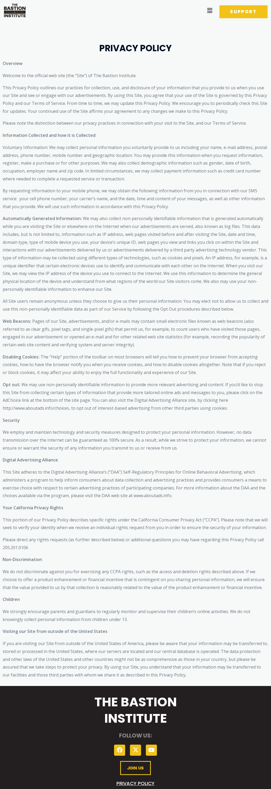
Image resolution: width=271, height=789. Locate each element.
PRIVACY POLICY (135, 783)
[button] (209, 10)
